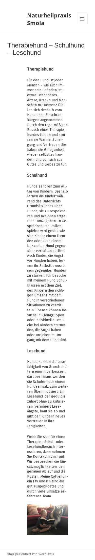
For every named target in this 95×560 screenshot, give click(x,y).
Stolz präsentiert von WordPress (30, 554)
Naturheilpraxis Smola (49, 19)
